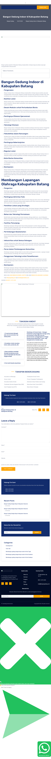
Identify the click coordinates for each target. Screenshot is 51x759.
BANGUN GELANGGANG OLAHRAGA (39, 275)
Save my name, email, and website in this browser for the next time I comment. (20, 465)
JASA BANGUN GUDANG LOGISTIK (18, 275)
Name (3, 445)
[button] (47, 70)
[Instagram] (6, 583)
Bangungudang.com (11, 278)
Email (3, 452)
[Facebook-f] (2, 583)
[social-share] (39, 410)
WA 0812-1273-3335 (11, 280)
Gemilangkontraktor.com (23, 278)
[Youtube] (10, 583)
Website (3, 458)
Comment (4, 427)
